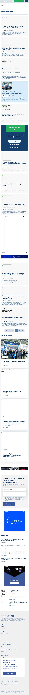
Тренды (3, 626)
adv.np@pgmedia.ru (5, 685)
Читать (14, 141)
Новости (3, 624)
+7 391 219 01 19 (4, 684)
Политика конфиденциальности (8, 649)
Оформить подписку (14, 144)
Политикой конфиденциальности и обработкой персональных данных (14, 499)
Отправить (9, 504)
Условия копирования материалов (9, 646)
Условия (3, 651)
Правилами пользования (10, 498)
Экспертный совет (5, 642)
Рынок (2, 631)
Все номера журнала (14, 147)
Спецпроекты (4, 633)
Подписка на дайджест (6, 644)
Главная (2, 9)
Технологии (4, 629)
